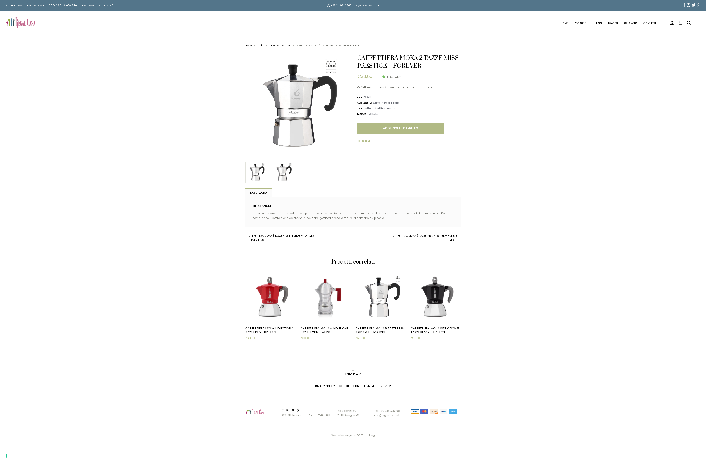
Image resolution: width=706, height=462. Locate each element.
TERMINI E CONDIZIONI (378, 386)
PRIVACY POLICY (324, 386)
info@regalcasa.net (366, 5)
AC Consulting (365, 435)
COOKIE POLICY (349, 386)
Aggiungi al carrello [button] (263, 345)
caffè (367, 108)
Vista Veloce (258, 354)
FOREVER (373, 114)
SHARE (366, 141)
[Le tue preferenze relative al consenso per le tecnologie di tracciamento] (6, 455)
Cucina (260, 45)
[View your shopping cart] (680, 23)
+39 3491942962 (340, 5)
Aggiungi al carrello (400, 128)
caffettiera (379, 108)
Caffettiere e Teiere (280, 45)
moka (391, 108)
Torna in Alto (353, 374)
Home (249, 45)
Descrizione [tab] (258, 192)
